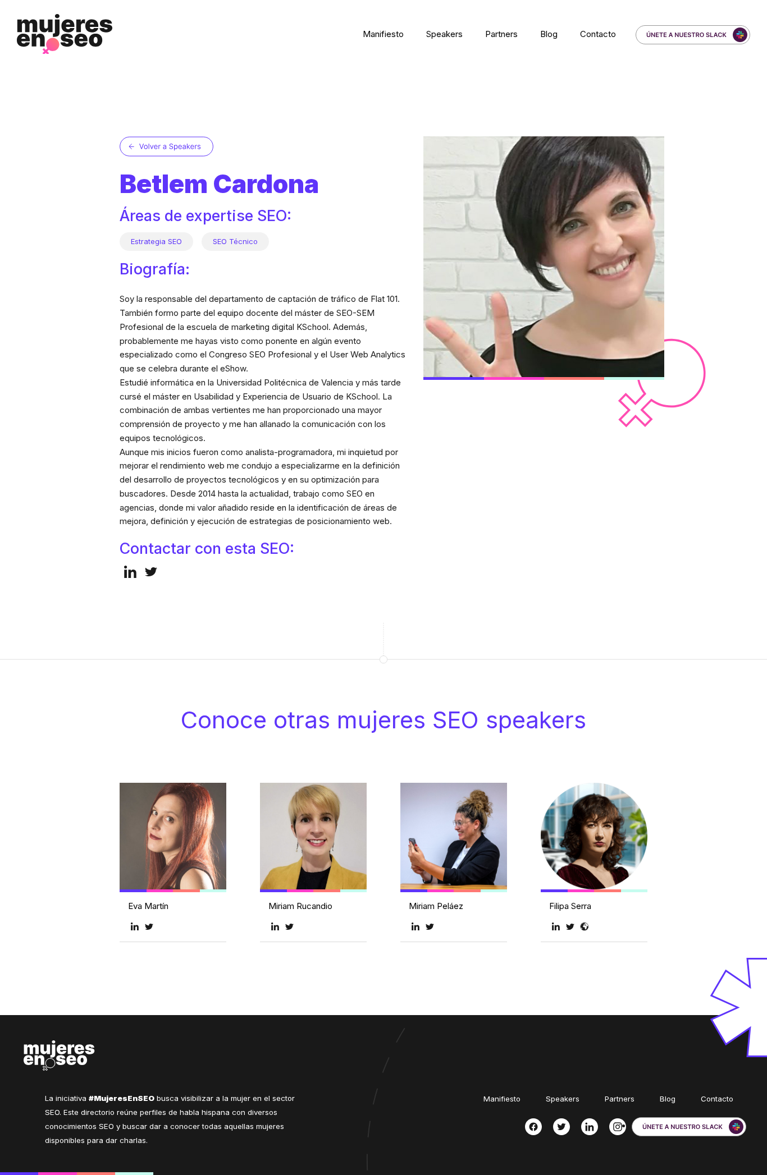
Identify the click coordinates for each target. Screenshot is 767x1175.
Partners (501, 34)
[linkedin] (130, 571)
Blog (549, 34)
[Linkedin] (589, 1127)
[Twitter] (561, 1127)
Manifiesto (383, 34)
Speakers (444, 34)
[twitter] (151, 571)
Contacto (598, 34)
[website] (584, 926)
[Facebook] (533, 1127)
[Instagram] (617, 1127)
